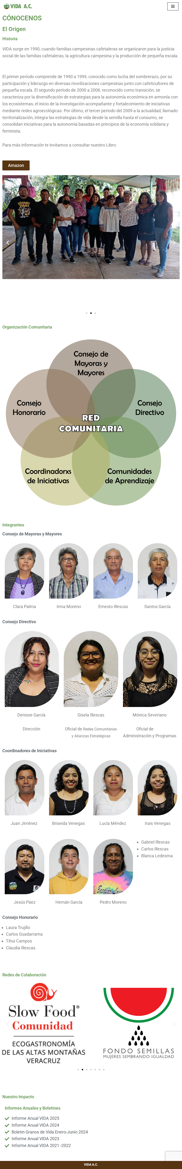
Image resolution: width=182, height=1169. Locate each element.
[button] (8, 242)
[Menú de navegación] (172, 6)
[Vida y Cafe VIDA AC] (18, 6)
